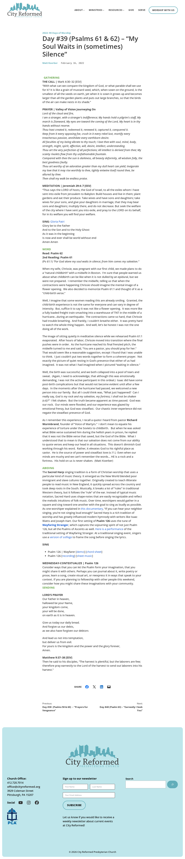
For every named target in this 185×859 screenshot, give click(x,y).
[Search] (172, 784)
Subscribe (74, 805)
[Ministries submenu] (103, 10)
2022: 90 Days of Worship (56, 32)
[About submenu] (84, 10)
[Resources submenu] (123, 10)
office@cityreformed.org (23, 787)
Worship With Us (163, 10)
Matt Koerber (50, 63)
